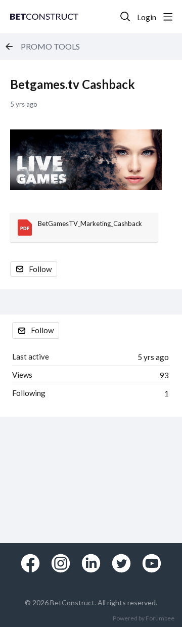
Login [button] (146, 17)
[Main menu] (168, 17)
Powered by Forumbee (143, 618)
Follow (40, 269)
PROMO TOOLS (50, 46)
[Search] (125, 17)
